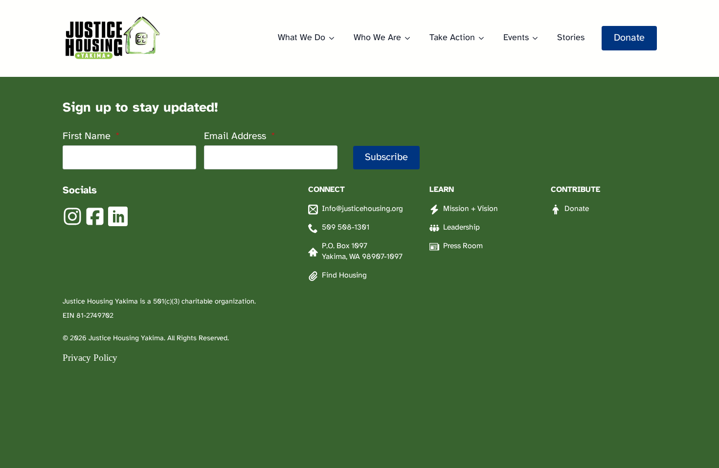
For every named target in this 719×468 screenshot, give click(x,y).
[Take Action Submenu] (484, 38)
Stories (570, 37)
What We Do (301, 37)
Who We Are (377, 37)
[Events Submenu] (538, 38)
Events (516, 37)
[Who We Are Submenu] (410, 38)
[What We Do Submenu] (334, 38)
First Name (91, 136)
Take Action (452, 37)
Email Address (239, 136)
